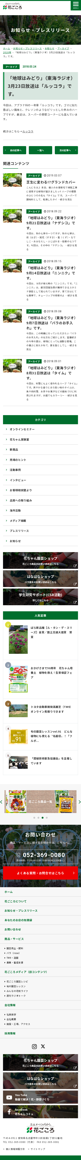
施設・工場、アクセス (18, 1023)
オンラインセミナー (22, 429)
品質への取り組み (21, 500)
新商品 (14, 449)
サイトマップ (38, 1149)
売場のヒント (18, 460)
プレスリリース (19, 531)
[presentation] (1, 802)
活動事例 (15, 470)
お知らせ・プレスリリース (27, 48)
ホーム (6, 48)
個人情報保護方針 (15, 1149)
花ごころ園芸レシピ (17, 981)
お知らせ (49, 48)
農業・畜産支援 (15, 962)
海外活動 (15, 510)
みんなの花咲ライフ (17, 990)
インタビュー (18, 480)
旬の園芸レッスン (16, 986)
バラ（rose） (14, 953)
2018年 (7, 52)
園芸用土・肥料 (15, 948)
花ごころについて (16, 901)
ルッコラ (28, 131)
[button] (34, 818)
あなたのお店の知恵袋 (18, 920)
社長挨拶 (11, 1014)
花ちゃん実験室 (19, 439)
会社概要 (11, 1019)
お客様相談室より (21, 490)
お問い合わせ (13, 929)
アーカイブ (63, 48)
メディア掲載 (18, 521)
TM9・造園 (12, 957)
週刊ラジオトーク (16, 995)
